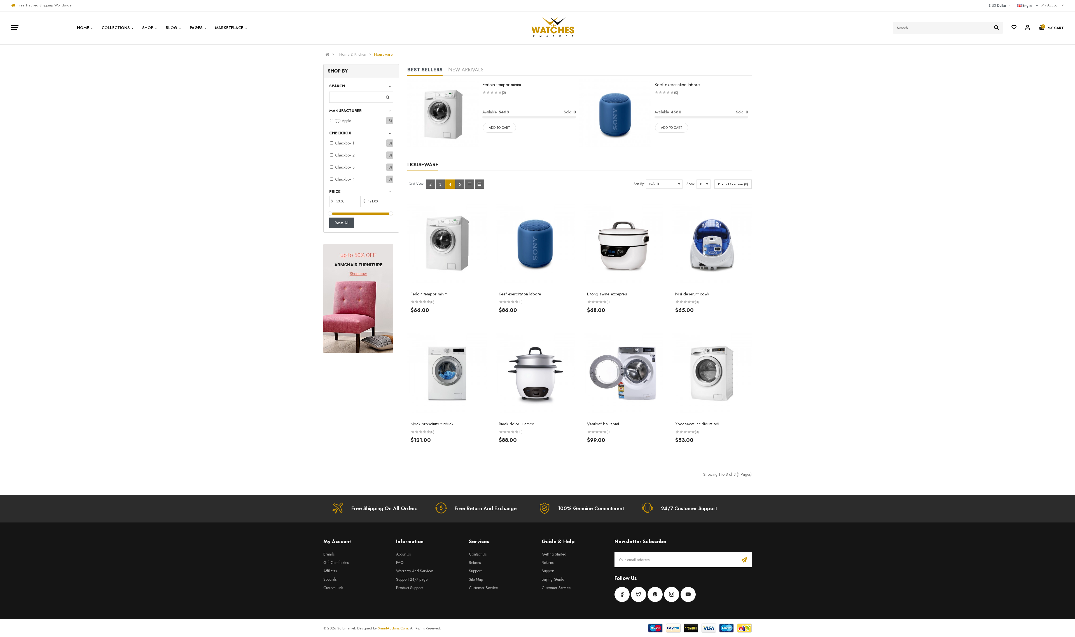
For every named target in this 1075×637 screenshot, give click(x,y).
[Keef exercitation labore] (615, 114)
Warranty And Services (414, 571)
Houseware (383, 54)
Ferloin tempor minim (501, 84)
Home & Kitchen (352, 54)
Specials (329, 579)
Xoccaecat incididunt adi (697, 424)
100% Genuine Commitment (591, 508)
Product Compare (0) (733, 184)
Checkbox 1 (344, 143)
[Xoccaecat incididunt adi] (712, 373)
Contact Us (478, 554)
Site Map (476, 579)
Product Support (409, 588)
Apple (346, 120)
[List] (469, 184)
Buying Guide (553, 579)
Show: (690, 183)
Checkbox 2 (345, 155)
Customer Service (483, 588)
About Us (403, 554)
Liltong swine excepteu (607, 294)
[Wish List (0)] (1013, 28)
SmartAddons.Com (393, 628)
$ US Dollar (998, 5)
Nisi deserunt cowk (692, 294)
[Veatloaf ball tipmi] (623, 373)
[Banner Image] (358, 298)
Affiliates (330, 571)
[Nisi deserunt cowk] (712, 243)
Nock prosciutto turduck (432, 424)
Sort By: (639, 183)
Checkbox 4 (345, 179)
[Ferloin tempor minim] (443, 114)
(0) (504, 92)
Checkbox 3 (345, 167)
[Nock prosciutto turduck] (447, 373)
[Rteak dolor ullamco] (535, 373)
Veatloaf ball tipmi (603, 424)
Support (475, 571)
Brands (329, 554)
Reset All (342, 223)
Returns (475, 562)
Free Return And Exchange (486, 508)
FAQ (400, 562)
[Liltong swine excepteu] (623, 243)
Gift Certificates (336, 562)
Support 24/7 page (411, 579)
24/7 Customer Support (689, 508)
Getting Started (554, 554)
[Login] (1027, 28)
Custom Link (333, 588)
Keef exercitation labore (677, 84)
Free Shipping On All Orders (384, 508)
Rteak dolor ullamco (516, 424)
